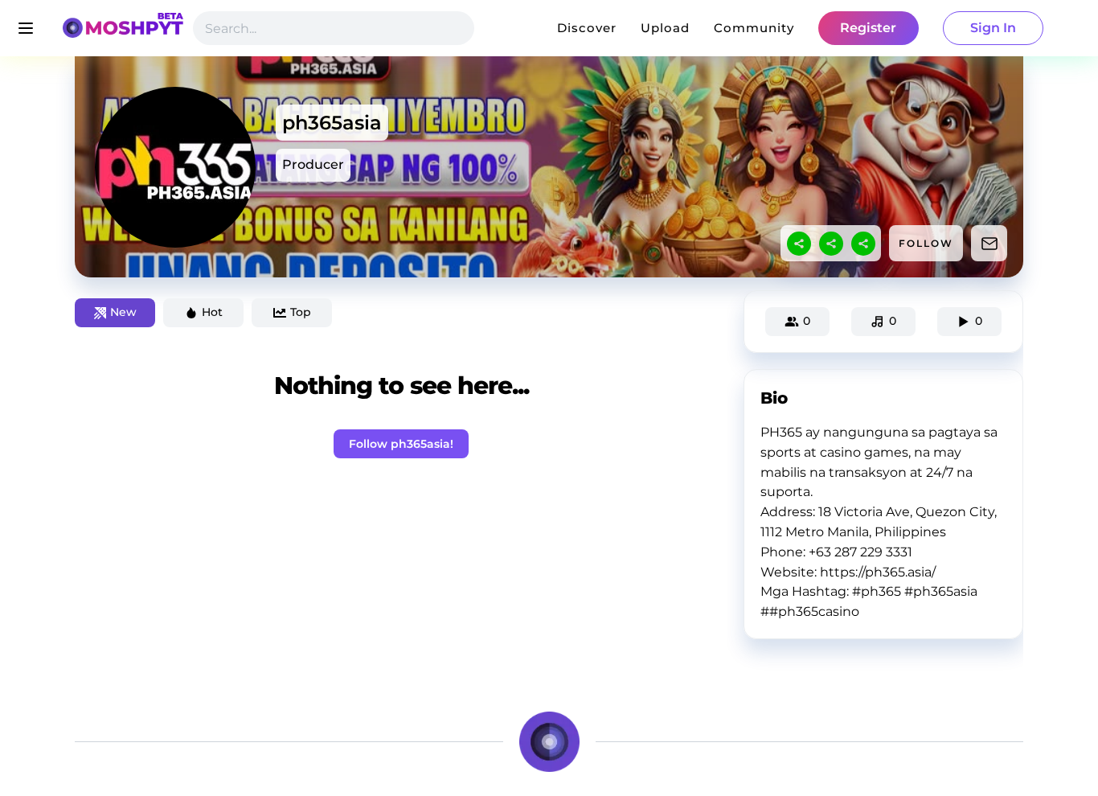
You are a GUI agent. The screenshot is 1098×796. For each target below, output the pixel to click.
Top (300, 312)
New (123, 312)
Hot (212, 312)
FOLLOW (926, 243)
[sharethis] (799, 244)
